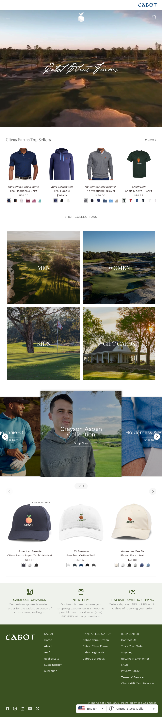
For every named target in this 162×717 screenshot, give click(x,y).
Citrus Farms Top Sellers (28, 139)
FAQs (124, 665)
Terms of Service (132, 677)
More (149, 139)
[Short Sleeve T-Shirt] (138, 164)
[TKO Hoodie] (61, 164)
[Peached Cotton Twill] (81, 522)
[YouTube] (30, 708)
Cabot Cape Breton (96, 640)
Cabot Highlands (94, 652)
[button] (23, 633)
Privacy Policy (130, 671)
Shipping (127, 652)
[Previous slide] (5, 436)
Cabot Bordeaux (94, 658)
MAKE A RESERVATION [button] (97, 634)
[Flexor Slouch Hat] (132, 522)
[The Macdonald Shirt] (23, 164)
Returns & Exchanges (135, 658)
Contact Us (128, 640)
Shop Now (12, 440)
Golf (47, 652)
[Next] (152, 491)
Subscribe (50, 671)
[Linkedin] (22, 708)
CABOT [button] (48, 634)
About (48, 646)
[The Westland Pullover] (100, 164)
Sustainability (53, 665)
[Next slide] (157, 436)
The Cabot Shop (101, 703)
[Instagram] (15, 708)
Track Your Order (132, 646)
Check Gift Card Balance (137, 683)
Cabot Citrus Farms (95, 646)
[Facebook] (7, 708)
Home (48, 640)
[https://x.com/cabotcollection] (37, 708)
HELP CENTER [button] (130, 634)
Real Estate (51, 658)
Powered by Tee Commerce (138, 703)
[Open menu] (12, 17)
